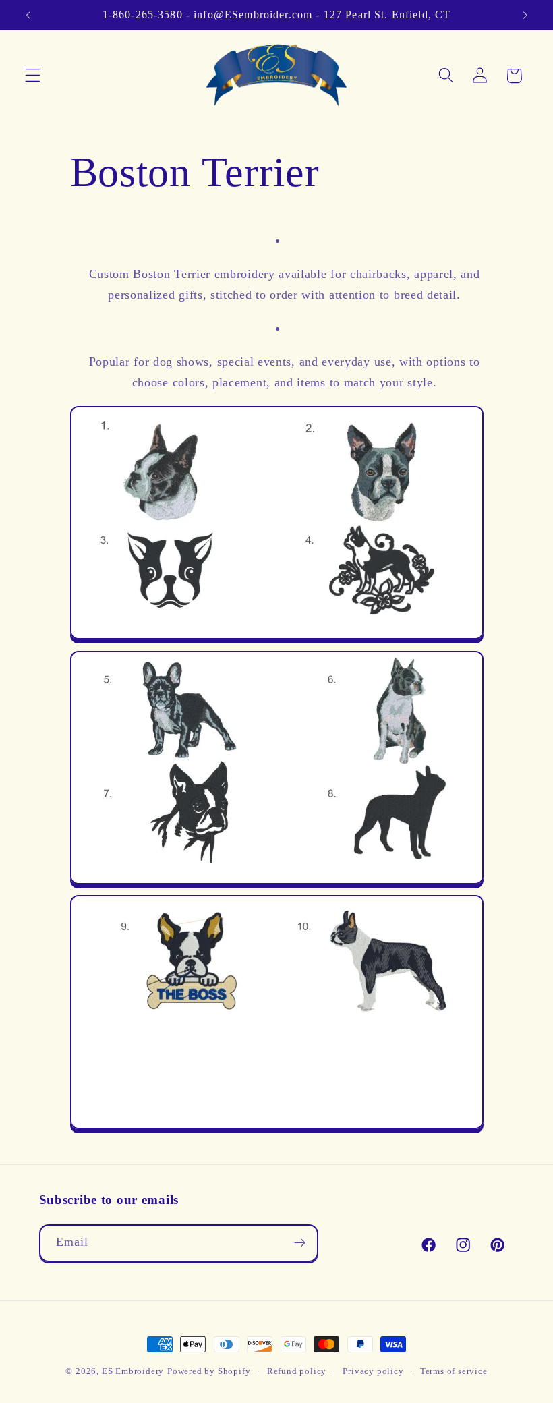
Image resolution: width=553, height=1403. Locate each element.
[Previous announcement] (28, 15)
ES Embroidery (133, 1371)
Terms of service (454, 1371)
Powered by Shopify (209, 1371)
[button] (33, 76)
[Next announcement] (525, 15)
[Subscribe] (300, 1243)
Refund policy (296, 1371)
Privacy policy (373, 1371)
